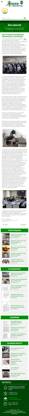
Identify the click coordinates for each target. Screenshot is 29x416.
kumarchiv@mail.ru (13, 398)
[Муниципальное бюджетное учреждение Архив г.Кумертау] (14, 4)
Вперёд (23, 224)
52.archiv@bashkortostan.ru (14, 399)
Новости (9, 219)
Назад (6, 224)
